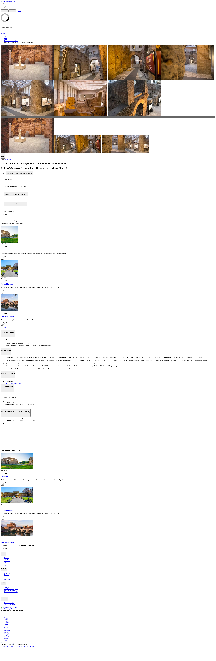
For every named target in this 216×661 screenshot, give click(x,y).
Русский (6, 637)
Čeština (6, 618)
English (6, 615)
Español (6, 624)
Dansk (6, 619)
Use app (3, 33)
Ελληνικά (6, 622)
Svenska (6, 638)
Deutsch (6, 621)
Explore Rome (4, 327)
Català (5, 616)
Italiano (6, 629)
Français (6, 625)
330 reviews (7, 159)
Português (6, 634)
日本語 (6, 632)
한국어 (6, 627)
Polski (5, 635)
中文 (5, 640)
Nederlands (7, 630)
